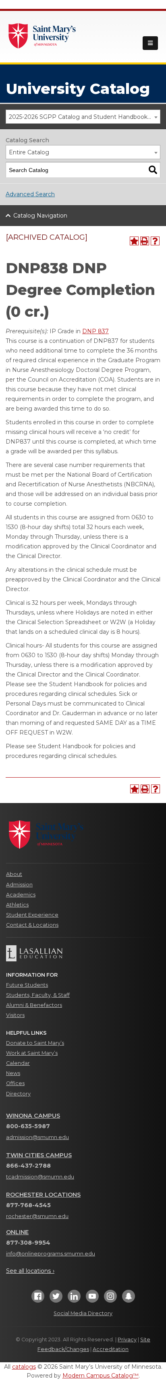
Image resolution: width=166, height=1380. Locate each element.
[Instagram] (110, 1299)
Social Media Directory (83, 1313)
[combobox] (83, 117)
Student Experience (32, 915)
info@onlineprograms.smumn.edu (50, 1254)
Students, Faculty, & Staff (38, 995)
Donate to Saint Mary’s (35, 1043)
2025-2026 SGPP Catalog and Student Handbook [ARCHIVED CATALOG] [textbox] (84, 116)
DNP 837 (95, 331)
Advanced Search (30, 194)
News (13, 1073)
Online (17, 1232)
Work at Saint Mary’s (32, 1053)
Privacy (127, 1339)
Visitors (15, 1015)
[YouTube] (92, 1299)
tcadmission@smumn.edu (40, 1177)
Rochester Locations (43, 1194)
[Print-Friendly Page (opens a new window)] (144, 241)
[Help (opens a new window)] (155, 241)
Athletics (17, 905)
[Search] (152, 170)
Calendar (18, 1063)
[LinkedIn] (74, 1299)
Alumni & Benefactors (34, 1005)
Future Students (27, 985)
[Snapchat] (128, 1299)
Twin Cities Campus (39, 1155)
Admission (19, 885)
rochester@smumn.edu (37, 1216)
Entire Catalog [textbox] (29, 152)
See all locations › (30, 1270)
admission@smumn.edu (37, 1137)
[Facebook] (37, 1299)
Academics (20, 895)
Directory (18, 1094)
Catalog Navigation (40, 215)
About (14, 874)
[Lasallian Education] (83, 953)
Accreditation (111, 1349)
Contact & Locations (32, 925)
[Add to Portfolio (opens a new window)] (134, 241)
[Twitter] (56, 1299)
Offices (15, 1083)
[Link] (42, 35)
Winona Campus (33, 1115)
